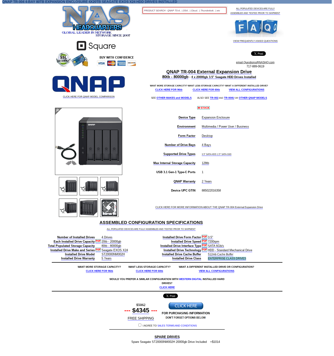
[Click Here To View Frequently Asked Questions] (255, 28)
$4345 (140, 310)
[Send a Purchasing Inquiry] (186, 309)
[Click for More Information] (96, 50)
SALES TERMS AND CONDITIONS (177, 325)
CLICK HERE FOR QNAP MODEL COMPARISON (89, 96)
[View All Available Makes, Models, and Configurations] (96, 22)
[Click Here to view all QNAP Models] (88, 84)
